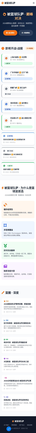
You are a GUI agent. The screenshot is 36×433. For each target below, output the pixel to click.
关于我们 (6, 425)
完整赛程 (27, 33)
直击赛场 (11, 33)
